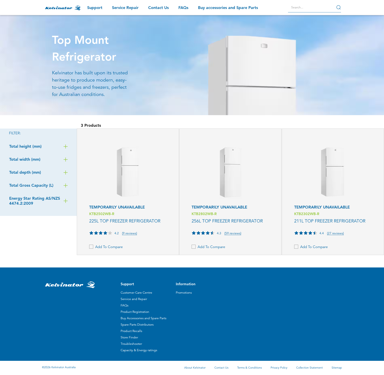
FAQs (124, 305)
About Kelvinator (195, 367)
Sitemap (337, 367)
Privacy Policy (279, 367)
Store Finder (129, 337)
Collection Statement (309, 367)
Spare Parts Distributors (137, 325)
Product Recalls (131, 331)
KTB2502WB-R (101, 213)
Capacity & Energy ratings (139, 350)
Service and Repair (134, 299)
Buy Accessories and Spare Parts (143, 318)
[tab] (229, 317)
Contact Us (221, 367)
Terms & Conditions (249, 367)
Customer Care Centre (136, 293)
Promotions (184, 293)
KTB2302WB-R (306, 213)
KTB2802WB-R (204, 213)
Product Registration (135, 312)
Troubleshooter (131, 344)
